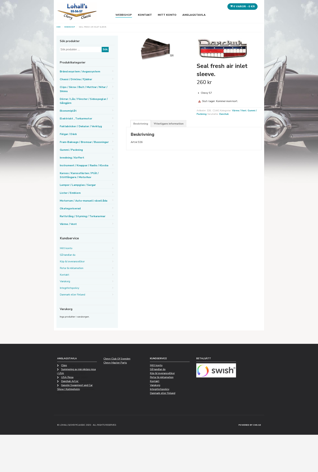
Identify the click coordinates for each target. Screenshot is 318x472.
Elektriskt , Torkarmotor (76, 118)
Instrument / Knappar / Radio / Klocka (84, 165)
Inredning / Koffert (72, 157)
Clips (64, 365)
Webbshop (123, 15)
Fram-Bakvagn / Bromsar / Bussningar (84, 142)
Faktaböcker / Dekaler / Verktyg (81, 126)
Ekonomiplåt (68, 111)
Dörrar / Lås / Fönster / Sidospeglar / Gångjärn (84, 101)
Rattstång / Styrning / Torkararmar (83, 216)
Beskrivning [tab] (140, 124)
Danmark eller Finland (72, 294)
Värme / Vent (239, 110)
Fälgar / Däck (68, 134)
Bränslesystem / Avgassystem (80, 71)
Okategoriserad (70, 208)
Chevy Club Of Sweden (117, 359)
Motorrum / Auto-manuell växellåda (83, 201)
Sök (105, 49)
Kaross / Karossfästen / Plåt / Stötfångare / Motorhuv (79, 175)
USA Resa (67, 377)
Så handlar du (67, 255)
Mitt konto (167, 15)
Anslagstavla (194, 15)
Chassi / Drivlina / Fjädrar (76, 79)
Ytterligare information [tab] (169, 124)
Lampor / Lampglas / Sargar (78, 185)
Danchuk (224, 114)
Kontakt (145, 15)
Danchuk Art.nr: (70, 381)
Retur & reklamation (71, 268)
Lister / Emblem (70, 193)
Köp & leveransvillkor (72, 261)
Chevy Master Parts (115, 363)
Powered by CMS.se (249, 425)
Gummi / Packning (71, 150)
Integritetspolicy (69, 288)
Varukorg (65, 281)
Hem (58, 27)
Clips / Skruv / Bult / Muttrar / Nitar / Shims (83, 89)
